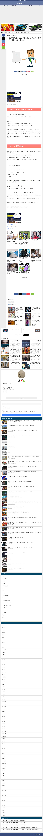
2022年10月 (4, 736)
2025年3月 (4, 664)
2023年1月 (4, 728)
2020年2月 (4, 815)
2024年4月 (4, 691)
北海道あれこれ (5, 607)
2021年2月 (4, 785)
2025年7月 (4, 657)
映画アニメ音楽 (31, 5)
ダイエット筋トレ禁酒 (6, 600)
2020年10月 (4, 795)
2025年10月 (4, 649)
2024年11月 (4, 674)
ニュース (3, 593)
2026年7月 (4, 627)
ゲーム (22, 5)
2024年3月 (4, 694)
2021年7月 (4, 773)
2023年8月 (4, 711)
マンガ (4, 583)
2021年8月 (4, 770)
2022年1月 (4, 758)
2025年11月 (4, 647)
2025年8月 (4, 654)
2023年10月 (4, 706)
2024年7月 (4, 684)
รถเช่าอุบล (21, 820)
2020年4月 (4, 810)
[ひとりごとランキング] (14, 97)
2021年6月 (4, 775)
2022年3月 (4, 753)
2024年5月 (4, 689)
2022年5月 (4, 748)
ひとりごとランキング (11, 224)
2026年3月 (4, 637)
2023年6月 (4, 716)
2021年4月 (4, 780)
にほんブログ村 (10, 228)
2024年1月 (4, 699)
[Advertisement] (21, 15)
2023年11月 (4, 704)
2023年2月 (4, 726)
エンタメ (3, 576)
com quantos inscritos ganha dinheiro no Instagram (28, 827)
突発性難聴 (4, 612)
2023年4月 (4, 721)
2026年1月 (4, 642)
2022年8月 (4, 741)
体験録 (9, 35)
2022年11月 (4, 733)
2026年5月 (4, 632)
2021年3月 (4, 783)
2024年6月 (4, 686)
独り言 (4, 5)
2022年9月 (4, 738)
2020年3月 (4, 812)
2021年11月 (4, 763)
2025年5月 (4, 662)
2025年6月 (4, 659)
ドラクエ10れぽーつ (13, 5)
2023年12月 (4, 701)
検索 (21, 415)
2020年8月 (4, 800)
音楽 (3, 590)
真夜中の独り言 (14, 35)
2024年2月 (4, 696)
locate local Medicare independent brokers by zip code (29, 829)
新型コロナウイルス (6, 595)
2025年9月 (4, 652)
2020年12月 (4, 790)
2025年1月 (4, 669)
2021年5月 (4, 778)
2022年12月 (4, 731)
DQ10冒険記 (5, 578)
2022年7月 (4, 743)
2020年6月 (4, 805)
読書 (39, 5)
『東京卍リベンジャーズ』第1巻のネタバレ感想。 (10, 820)
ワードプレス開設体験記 (7, 605)
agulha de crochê (22, 822)
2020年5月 (4, 807)
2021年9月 (4, 768)
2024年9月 (4, 679)
